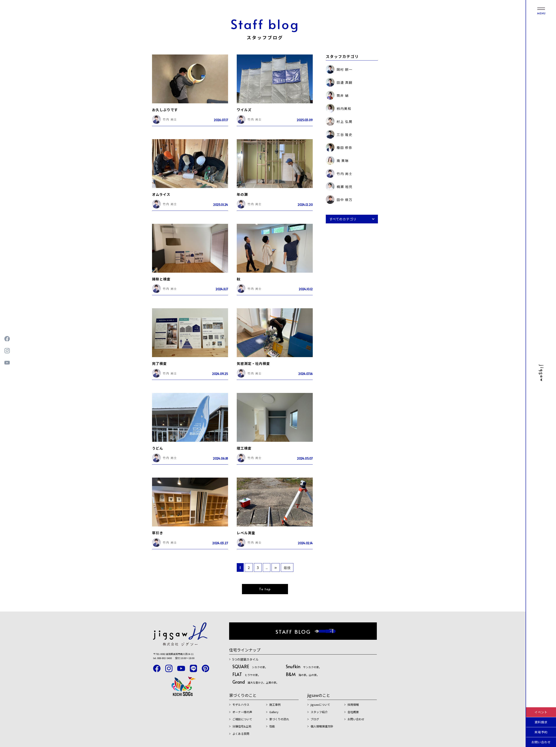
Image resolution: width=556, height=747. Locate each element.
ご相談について (242, 719)
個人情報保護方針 (322, 726)
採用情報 (353, 704)
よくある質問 (240, 734)
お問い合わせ (541, 742)
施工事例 (275, 704)
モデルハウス (240, 704)
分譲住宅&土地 (241, 726)
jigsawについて (320, 704)
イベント (541, 712)
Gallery (273, 712)
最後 (287, 567)
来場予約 (541, 732)
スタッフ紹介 (319, 712)
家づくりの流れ (279, 719)
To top (265, 589)
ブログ (315, 719)
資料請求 (541, 722)
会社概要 (353, 712)
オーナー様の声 (242, 712)
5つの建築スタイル (245, 659)
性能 (272, 726)
